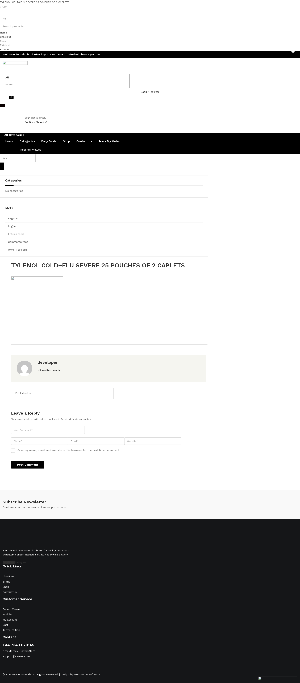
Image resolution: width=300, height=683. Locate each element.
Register (13, 218)
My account (10, 619)
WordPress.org (17, 249)
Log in (12, 226)
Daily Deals (48, 141)
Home (9, 141)
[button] (150, 6)
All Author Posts (49, 370)
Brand (6, 581)
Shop (66, 141)
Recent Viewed (12, 609)
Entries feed (16, 234)
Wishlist (7, 614)
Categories (27, 141)
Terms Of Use (11, 630)
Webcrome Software (87, 674)
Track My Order (109, 141)
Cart (5, 624)
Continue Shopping (36, 122)
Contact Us (84, 141)
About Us (8, 576)
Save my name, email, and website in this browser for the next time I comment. (69, 450)
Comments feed (18, 241)
